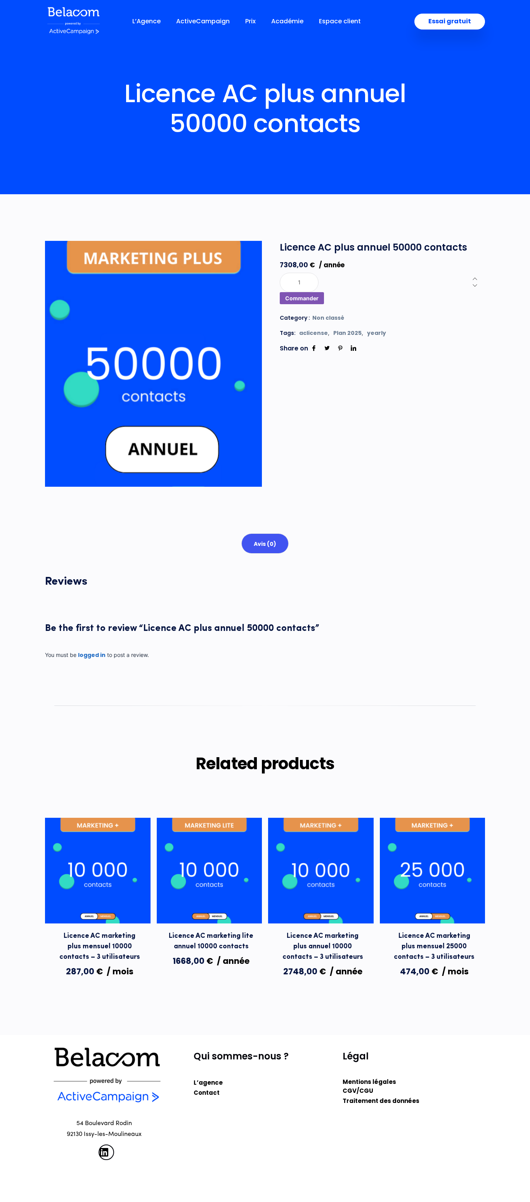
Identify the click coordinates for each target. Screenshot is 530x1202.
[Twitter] (327, 348)
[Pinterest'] (340, 348)
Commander (302, 298)
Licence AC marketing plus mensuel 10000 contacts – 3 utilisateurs (99, 947)
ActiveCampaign (203, 21)
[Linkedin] (353, 348)
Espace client (340, 21)
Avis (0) (265, 544)
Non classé (328, 318)
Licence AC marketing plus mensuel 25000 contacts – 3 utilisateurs (434, 947)
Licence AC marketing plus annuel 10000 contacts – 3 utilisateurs (322, 947)
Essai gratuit (449, 21)
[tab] (265, 543)
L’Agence (146, 21)
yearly (376, 333)
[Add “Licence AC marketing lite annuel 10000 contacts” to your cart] (209, 907)
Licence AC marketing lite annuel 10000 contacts (211, 941)
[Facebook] (314, 348)
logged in (92, 655)
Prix (250, 21)
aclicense (313, 333)
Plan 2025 (347, 333)
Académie (287, 21)
